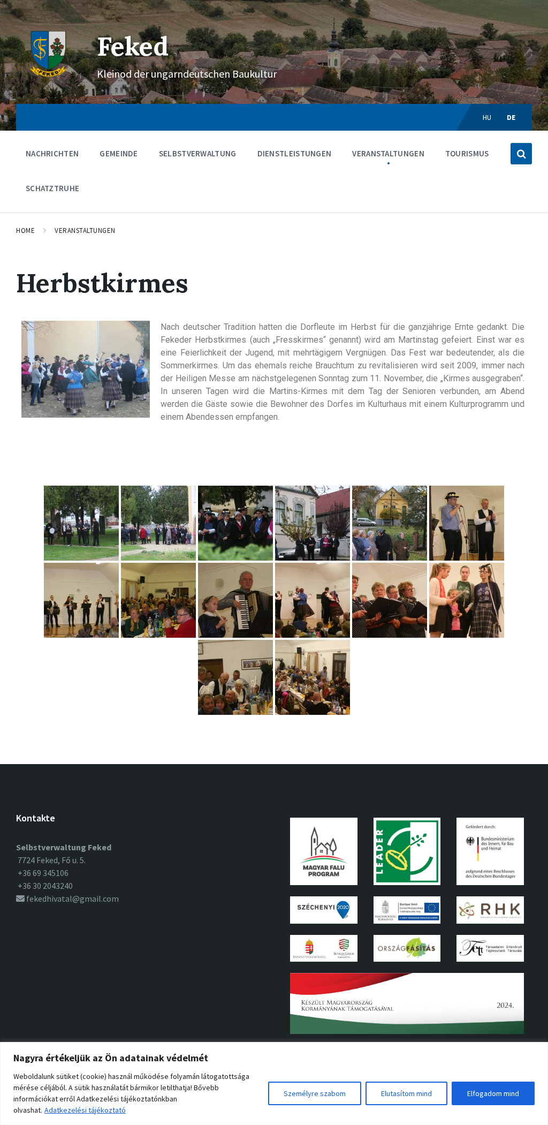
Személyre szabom (315, 1093)
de (511, 117)
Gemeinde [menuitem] (119, 153)
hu (487, 117)
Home (25, 230)
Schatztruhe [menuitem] (52, 188)
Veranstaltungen (85, 230)
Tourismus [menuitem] (467, 153)
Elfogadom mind (493, 1093)
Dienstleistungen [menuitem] (294, 153)
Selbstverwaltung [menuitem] (198, 153)
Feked (133, 46)
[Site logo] (48, 83)
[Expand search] (521, 153)
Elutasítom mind (406, 1093)
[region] (274, 1083)
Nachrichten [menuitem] (52, 153)
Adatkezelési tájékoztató (85, 1110)
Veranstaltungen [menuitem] (388, 153)
